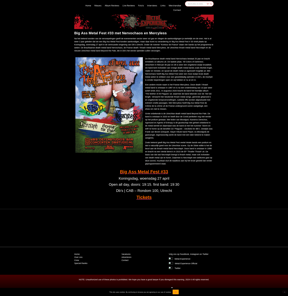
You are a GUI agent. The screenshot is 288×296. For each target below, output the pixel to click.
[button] (138, 214)
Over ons (78, 257)
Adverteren (126, 257)
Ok (175, 292)
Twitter (178, 268)
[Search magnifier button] (211, 3)
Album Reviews (112, 5)
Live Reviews (129, 5)
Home (88, 5)
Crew (76, 260)
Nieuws (97, 5)
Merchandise (175, 5)
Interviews (152, 5)
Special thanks (80, 263)
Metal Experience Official (186, 263)
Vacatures (126, 254)
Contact (177, 10)
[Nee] (284, 292)
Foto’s (141, 5)
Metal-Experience (182, 259)
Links (162, 5)
